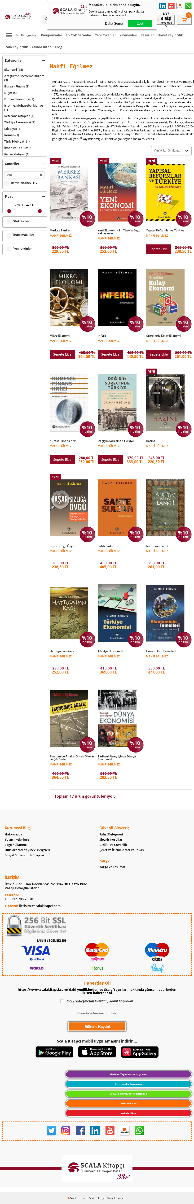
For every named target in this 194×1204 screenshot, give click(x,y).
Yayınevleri (128, 35)
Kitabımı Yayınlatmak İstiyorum (128, 1074)
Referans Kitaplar (19, 116)
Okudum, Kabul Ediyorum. (100, 1001)
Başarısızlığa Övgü (62, 546)
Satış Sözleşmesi (111, 834)
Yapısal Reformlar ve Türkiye (165, 230)
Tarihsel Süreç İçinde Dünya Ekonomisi (117, 758)
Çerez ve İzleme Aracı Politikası (122, 850)
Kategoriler (14, 60)
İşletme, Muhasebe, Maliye (23, 107)
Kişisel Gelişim (16, 154)
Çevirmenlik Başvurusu (129, 1084)
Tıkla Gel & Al (129, 1103)
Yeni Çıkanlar (105, 35)
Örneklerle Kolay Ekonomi (163, 335)
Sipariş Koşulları (111, 840)
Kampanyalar (51, 35)
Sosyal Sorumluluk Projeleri (25, 855)
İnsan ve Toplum (18, 148)
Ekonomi (13, 69)
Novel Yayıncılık (170, 35)
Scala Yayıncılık (16, 47)
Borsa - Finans (16, 86)
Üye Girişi (166, 16)
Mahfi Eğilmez (61, 235)
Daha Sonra (114, 23)
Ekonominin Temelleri (161, 651)
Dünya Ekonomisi (19, 99)
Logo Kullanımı (16, 845)
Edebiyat (12, 128)
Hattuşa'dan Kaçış (62, 651)
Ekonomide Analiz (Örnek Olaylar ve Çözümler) (72, 758)
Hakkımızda (13, 834)
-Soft (72, 1198)
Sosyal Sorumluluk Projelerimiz (128, 1093)
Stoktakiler (21, 221)
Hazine (150, 440)
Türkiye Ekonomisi (19, 122)
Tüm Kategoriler (25, 35)
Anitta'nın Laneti (157, 546)
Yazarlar (147, 35)
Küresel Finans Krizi (63, 440)
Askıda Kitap (41, 47)
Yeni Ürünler (22, 249)
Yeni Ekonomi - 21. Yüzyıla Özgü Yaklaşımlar (119, 232)
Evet (140, 23)
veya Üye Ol (166, 24)
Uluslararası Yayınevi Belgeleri (27, 850)
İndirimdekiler (23, 235)
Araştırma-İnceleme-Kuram (24, 78)
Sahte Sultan (106, 546)
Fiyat (9, 196)
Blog (58, 47)
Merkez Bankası (60, 230)
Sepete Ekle (159, 249)
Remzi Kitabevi (24, 183)
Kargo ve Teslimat (112, 867)
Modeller (12, 163)
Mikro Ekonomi (60, 335)
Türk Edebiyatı (17, 141)
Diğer (10, 93)
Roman (11, 135)
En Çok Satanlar (78, 35)
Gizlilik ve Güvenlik (113, 845)
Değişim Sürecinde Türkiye (116, 440)
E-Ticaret (82, 1198)
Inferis (102, 335)
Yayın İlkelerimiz (17, 840)
